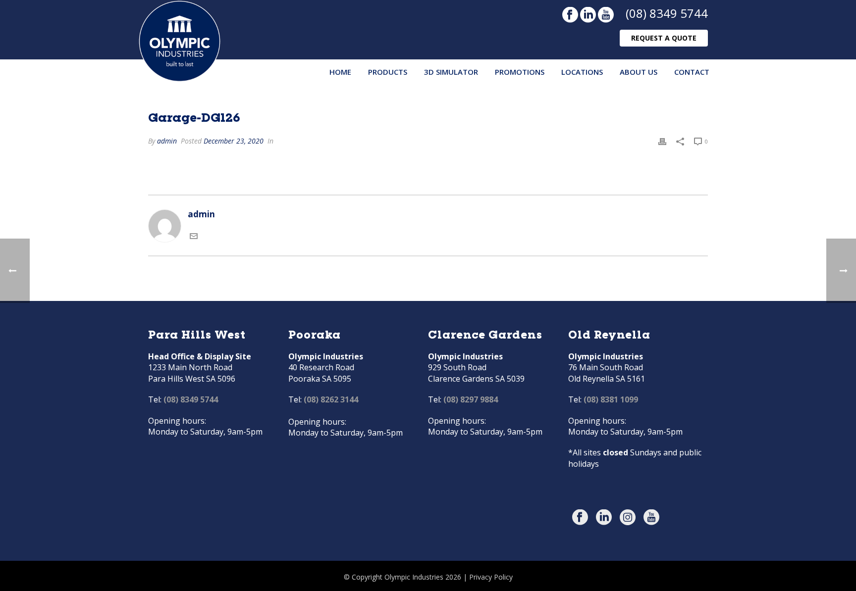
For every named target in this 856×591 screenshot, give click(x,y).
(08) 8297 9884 (470, 399)
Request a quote (663, 38)
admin (167, 141)
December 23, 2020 (234, 141)
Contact (691, 72)
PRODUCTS (387, 72)
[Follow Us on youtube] (651, 517)
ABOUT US (638, 72)
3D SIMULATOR (451, 72)
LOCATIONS (582, 72)
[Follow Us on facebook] (580, 517)
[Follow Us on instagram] (628, 517)
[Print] (662, 140)
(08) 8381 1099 (611, 399)
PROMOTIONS (519, 72)
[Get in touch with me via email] (194, 237)
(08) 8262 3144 (331, 399)
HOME (340, 72)
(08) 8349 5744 (667, 13)
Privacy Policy (491, 577)
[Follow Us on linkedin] (604, 517)
